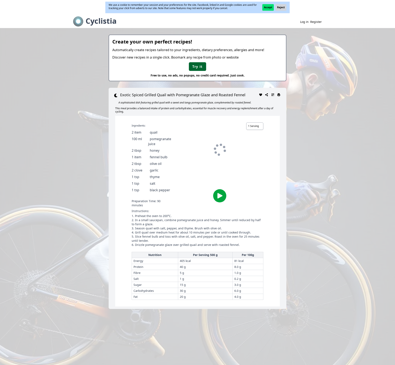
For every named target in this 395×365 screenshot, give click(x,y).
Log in (304, 22)
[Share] (267, 94)
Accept (268, 7)
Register (316, 22)
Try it (197, 66)
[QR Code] (273, 94)
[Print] (279, 94)
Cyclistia (101, 21)
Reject (281, 7)
